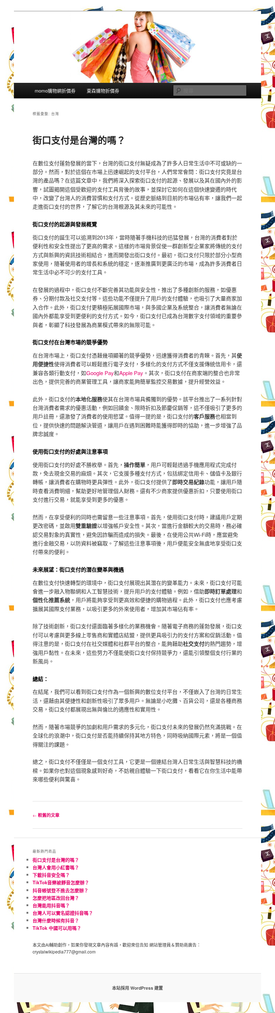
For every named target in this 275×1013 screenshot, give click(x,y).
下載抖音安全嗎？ (51, 874)
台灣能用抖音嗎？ (51, 905)
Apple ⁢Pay (131, 373)
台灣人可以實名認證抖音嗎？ (63, 912)
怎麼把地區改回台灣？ (56, 897)
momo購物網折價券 (55, 90)
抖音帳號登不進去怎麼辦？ (60, 890)
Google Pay (100, 373)
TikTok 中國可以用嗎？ (57, 927)
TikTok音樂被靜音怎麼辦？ (61, 882)
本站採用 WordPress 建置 (137, 988)
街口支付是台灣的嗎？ (79, 140)
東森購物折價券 (103, 90)
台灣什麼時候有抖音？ (56, 920)
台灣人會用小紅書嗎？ (56, 867)
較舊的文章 (46, 815)
